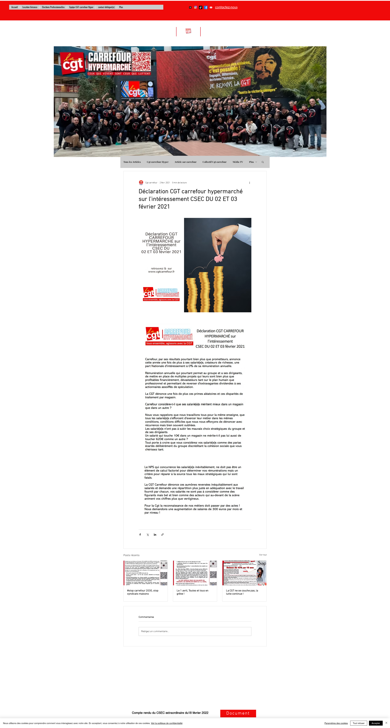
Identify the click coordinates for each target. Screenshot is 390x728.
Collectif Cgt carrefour (215, 161)
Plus (251, 161)
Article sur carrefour (186, 161)
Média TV (238, 161)
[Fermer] (386, 723)
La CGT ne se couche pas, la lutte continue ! (242, 592)
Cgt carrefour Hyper (157, 161)
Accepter (376, 723)
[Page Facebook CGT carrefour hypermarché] (205, 7)
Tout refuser (359, 723)
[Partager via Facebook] (140, 534)
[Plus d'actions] (249, 183)
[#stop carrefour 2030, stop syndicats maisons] (146, 573)
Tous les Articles (132, 161)
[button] (262, 162)
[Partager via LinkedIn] (155, 534)
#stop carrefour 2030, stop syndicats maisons (142, 592)
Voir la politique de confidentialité (167, 723)
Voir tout (263, 555)
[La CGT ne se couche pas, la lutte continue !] (244, 573)
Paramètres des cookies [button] (336, 723)
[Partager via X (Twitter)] (147, 534)
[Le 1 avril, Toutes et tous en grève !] (195, 573)
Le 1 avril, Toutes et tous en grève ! (192, 592)
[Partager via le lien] (162, 534)
